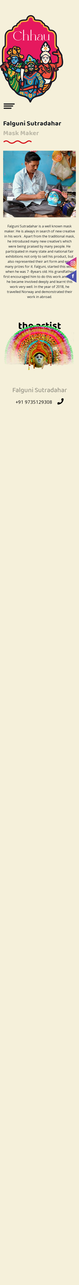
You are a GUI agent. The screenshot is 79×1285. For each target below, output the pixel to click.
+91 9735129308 (34, 402)
